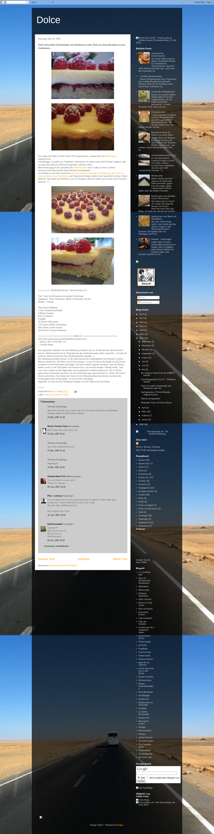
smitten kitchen (145, 737)
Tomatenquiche (145, 754)
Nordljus (142, 727)
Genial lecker (144, 655)
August (145, 357)
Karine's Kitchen (145, 677)
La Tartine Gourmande (143, 713)
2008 (141, 334)
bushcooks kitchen (143, 613)
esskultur (142, 645)
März (144, 411)
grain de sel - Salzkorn (144, 663)
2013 (141, 314)
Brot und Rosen (145, 609)
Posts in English (145, 505)
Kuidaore (142, 708)
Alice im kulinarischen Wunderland (144, 580)
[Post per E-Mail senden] (75, 391)
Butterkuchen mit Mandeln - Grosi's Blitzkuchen (163, 197)
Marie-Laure (110, 156)
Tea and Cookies (146, 741)
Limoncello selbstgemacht (163, 91)
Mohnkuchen (157, 176)
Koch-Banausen (145, 692)
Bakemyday (143, 590)
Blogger (119, 825)
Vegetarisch (143, 522)
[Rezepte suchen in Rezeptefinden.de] (144, 788)
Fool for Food (144, 652)
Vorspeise (142, 526)
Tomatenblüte (144, 750)
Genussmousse (145, 659)
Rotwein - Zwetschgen (161, 239)
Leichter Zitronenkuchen (151, 76)
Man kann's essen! (143, 722)
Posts (143, 297)
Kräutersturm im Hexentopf (145, 703)
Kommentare (146, 302)
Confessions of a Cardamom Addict (146, 629)
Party (140, 498)
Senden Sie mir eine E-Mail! (143, 561)
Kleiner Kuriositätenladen (145, 686)
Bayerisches (144, 463)
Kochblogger (144, 695)
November (147, 345)
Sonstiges (143, 515)
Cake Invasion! (145, 618)
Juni (144, 365)
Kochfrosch (143, 699)
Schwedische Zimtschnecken (158, 54)
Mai (144, 369)
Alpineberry (143, 586)
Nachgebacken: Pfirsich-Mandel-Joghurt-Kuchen (155, 393)
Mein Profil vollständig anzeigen (150, 450)
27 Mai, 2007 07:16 (56, 450)
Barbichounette (80, 167)
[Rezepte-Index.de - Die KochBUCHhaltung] (156, 434)
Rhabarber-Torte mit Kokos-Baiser (156, 402)
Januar (145, 419)
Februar (145, 415)
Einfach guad (144, 641)
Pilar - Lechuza (54, 496)
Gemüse (142, 484)
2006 (141, 424)
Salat (140, 512)
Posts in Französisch (148, 508)
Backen (48, 394)
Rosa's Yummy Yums (57, 426)
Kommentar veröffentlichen (56, 546)
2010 (141, 326)
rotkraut (141, 734)
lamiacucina (143, 718)
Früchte (56, 394)
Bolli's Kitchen (144, 599)
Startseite (84, 559)
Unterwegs (143, 519)
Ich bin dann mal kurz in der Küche (146, 671)
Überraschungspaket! (150, 398)
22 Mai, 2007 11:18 (56, 417)
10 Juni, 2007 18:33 (56, 515)
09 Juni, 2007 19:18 (56, 487)
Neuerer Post (46, 559)
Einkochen (143, 474)
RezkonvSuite (144, 730)
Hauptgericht (144, 488)
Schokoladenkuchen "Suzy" (164, 155)
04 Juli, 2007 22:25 (56, 540)
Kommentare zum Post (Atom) (63, 565)
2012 (141, 318)
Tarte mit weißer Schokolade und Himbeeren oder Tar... (156, 387)
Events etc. (143, 477)
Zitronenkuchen (158, 112)
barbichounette (54, 524)
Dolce (48, 20)
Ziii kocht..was (145, 757)
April (144, 407)
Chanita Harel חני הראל (58, 476)
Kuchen (65, 394)
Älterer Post (120, 559)
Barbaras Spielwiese (143, 594)
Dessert (142, 467)
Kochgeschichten (146, 491)
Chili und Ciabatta (142, 622)
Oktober (146, 349)
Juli (144, 361)
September (147, 353)
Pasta (141, 501)
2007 (141, 338)
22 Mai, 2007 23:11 (56, 434)
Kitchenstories (144, 680)
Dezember (147, 341)
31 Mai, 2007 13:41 (56, 467)
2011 (141, 322)
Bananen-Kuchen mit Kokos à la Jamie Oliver (162, 133)
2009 (141, 330)
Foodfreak (143, 649)
